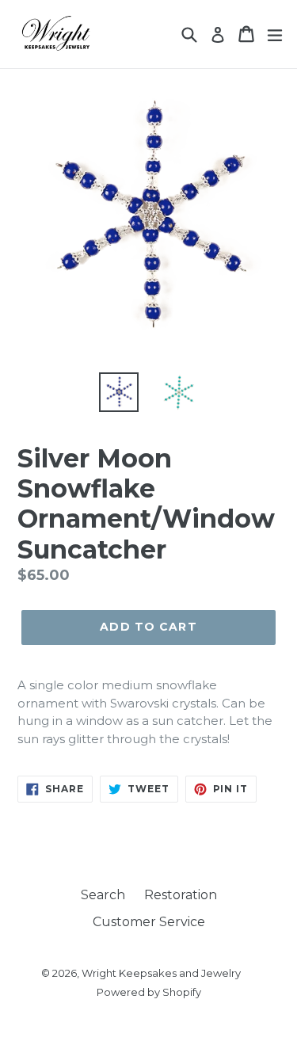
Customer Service (149, 921)
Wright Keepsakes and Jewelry (161, 973)
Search (103, 894)
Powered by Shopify (149, 992)
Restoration (180, 894)
